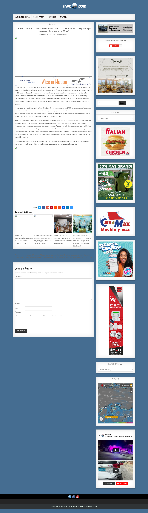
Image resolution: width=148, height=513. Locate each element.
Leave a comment (61, 34)
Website (18, 312)
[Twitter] (69, 496)
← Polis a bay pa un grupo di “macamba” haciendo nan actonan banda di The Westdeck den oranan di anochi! (51, 255)
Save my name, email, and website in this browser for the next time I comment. (44, 316)
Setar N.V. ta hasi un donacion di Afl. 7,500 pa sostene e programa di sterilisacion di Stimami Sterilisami (82, 240)
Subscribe (123, 483)
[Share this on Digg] (63, 207)
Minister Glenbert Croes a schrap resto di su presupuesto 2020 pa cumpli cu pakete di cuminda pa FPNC (53, 30)
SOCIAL (53, 24)
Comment (19, 276)
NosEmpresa (38, 17)
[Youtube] (77, 496)
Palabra (63, 17)
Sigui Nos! (52, 17)
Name (17, 304)
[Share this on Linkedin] (67, 207)
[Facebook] (73, 496)
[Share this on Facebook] (43, 207)
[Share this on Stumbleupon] (59, 207)
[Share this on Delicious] (71, 207)
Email (17, 308)
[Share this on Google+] (47, 207)
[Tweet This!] (39, 207)
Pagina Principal (22, 17)
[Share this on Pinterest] (51, 207)
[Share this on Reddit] (55, 207)
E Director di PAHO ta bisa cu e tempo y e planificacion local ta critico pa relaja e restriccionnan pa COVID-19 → (54, 258)
